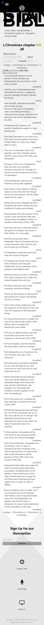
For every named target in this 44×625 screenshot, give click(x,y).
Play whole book (10, 73)
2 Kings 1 (7, 65)
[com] (35, 87)
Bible (13, 30)
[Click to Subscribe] (37, 45)
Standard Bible (23, 30)
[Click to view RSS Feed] (40, 45)
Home (6, 30)
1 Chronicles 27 (32, 65)
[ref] (39, 87)
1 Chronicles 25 (18, 65)
